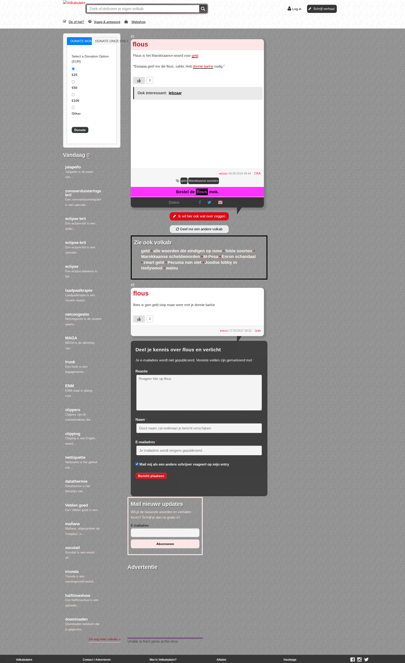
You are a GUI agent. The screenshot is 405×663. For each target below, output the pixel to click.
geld (195, 55)
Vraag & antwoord (107, 22)
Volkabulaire (23, 659)
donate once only (109, 41)
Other (76, 113)
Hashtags (290, 659)
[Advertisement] (197, 135)
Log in (296, 9)
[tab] (79, 41)
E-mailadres (145, 442)
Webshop (138, 22)
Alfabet (221, 659)
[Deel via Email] (220, 202)
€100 (75, 100)
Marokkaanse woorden (203, 180)
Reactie (141, 371)
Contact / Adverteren (97, 659)
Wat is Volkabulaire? (163, 659)
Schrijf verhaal (323, 9)
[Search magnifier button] (203, 8)
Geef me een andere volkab (200, 229)
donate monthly (84, 41)
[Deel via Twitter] (209, 202)
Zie (104, 639)
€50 (74, 88)
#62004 (223, 173)
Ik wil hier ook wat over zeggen (201, 216)
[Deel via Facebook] (200, 202)
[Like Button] (139, 80)
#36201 (224, 331)
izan (258, 330)
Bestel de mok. (197, 191)
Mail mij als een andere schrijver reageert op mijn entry (184, 464)
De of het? (76, 22)
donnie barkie (203, 66)
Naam (140, 419)
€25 (74, 75)
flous (140, 44)
